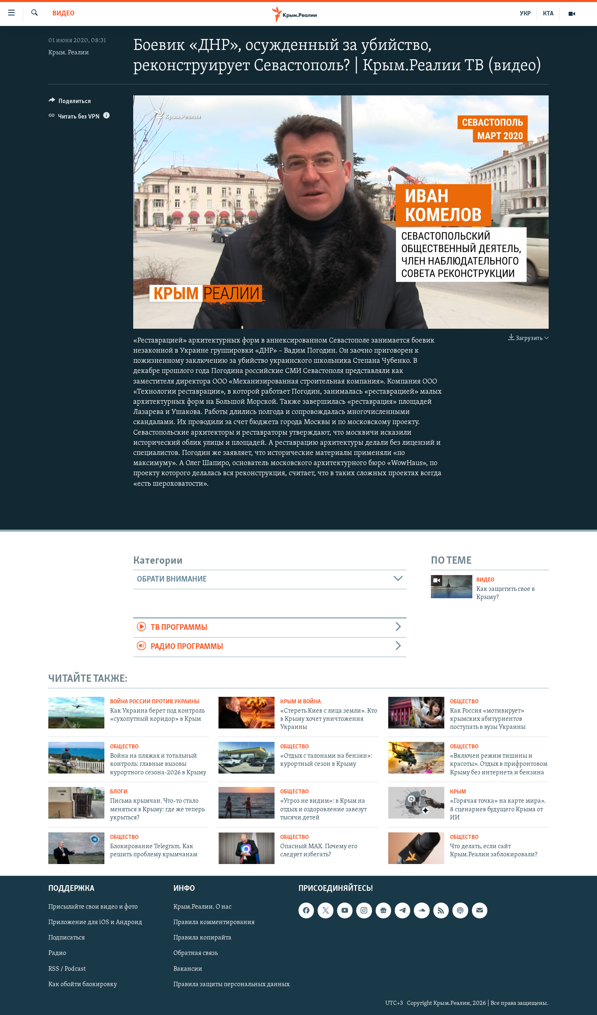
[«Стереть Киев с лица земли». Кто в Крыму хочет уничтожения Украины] (246, 712)
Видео (63, 13)
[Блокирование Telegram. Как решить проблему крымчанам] (76, 848)
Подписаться (66, 938)
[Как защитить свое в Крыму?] (451, 586)
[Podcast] (460, 910)
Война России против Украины (154, 702)
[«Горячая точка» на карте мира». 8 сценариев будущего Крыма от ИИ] (416, 803)
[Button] (70, 103)
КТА (548, 14)
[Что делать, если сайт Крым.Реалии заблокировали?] (416, 848)
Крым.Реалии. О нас (202, 907)
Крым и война (300, 702)
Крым (458, 792)
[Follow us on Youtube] (345, 910)
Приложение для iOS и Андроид (95, 923)
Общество (464, 702)
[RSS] (441, 910)
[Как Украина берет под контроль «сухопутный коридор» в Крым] (76, 712)
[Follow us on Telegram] (402, 910)
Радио (57, 953)
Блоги (119, 792)
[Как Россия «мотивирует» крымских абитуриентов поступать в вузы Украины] (416, 712)
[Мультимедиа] (572, 13)
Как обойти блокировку (82, 984)
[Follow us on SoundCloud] (421, 910)
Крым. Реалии (68, 53)
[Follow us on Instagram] (364, 910)
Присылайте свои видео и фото (93, 907)
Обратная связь (195, 953)
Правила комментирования (214, 923)
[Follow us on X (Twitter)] (325, 910)
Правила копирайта (202, 938)
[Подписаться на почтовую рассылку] (479, 910)
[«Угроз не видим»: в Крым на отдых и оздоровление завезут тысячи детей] (246, 803)
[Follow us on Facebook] (306, 910)
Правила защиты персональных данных (231, 984)
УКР (525, 14)
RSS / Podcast (67, 969)
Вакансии (187, 969)
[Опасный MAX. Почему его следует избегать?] (246, 848)
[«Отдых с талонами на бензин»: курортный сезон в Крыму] (246, 758)
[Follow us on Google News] (383, 910)
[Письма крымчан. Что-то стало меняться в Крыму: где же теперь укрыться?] (76, 803)
